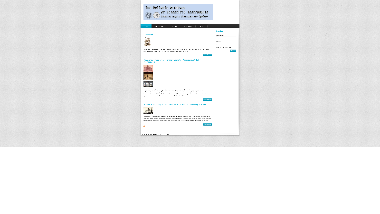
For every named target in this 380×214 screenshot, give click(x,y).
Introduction (148, 34)
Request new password (223, 47)
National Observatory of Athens (170, 117)
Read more (208, 55)
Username (220, 35)
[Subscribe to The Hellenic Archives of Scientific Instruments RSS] (144, 127)
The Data (174, 26)
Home (146, 26)
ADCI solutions (164, 134)
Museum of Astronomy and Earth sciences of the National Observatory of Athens (174, 105)
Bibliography (188, 26)
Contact (201, 26)
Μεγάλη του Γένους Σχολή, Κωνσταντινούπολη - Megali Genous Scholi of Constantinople (172, 61)
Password (219, 41)
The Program (159, 26)
